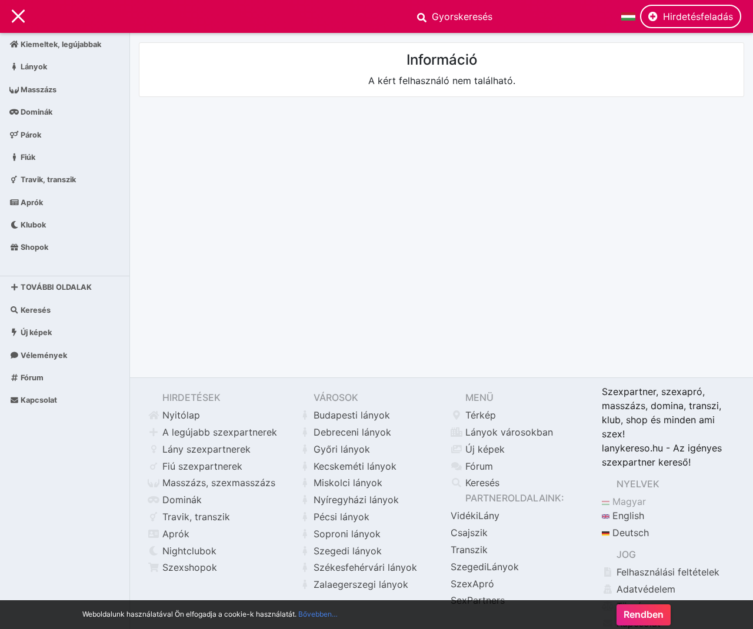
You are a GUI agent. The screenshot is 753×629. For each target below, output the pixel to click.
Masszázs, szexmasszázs (217, 483)
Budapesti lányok (350, 415)
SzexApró (472, 584)
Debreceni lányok (351, 432)
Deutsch (629, 532)
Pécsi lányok (340, 517)
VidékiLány (475, 515)
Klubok (32, 224)
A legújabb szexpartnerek (218, 432)
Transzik (469, 550)
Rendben (644, 615)
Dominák (35, 112)
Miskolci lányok (346, 483)
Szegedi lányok (346, 551)
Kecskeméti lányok (354, 466)
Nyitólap (179, 415)
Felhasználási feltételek (666, 572)
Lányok (33, 66)
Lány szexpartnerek (205, 449)
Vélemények (43, 354)
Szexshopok (188, 567)
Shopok (33, 247)
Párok (30, 134)
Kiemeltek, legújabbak (60, 44)
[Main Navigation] (18, 16)
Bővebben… (318, 614)
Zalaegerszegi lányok (359, 584)
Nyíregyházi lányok (355, 500)
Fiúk (27, 156)
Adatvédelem (644, 589)
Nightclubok (187, 551)
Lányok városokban (507, 432)
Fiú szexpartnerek (200, 466)
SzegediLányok (485, 567)
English (626, 515)
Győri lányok (340, 449)
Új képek (35, 332)
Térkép (479, 415)
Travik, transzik (47, 179)
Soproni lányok (346, 534)
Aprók (31, 202)
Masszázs (37, 89)
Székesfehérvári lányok (364, 567)
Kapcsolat (38, 400)
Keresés (35, 310)
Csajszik (469, 532)
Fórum (31, 377)
